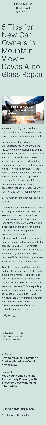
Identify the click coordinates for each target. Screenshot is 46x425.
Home (17, 339)
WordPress (26, 415)
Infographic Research (13, 336)
